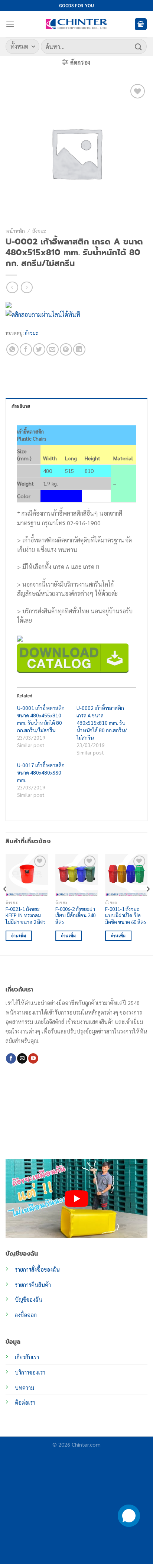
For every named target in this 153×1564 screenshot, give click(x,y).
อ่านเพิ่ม (18, 935)
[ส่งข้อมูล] (138, 46)
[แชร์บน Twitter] (39, 349)
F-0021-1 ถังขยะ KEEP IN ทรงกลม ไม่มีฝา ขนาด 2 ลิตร (26, 915)
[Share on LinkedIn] (79, 349)
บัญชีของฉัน (28, 1299)
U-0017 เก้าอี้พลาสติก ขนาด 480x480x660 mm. (41, 772)
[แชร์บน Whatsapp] (12, 349)
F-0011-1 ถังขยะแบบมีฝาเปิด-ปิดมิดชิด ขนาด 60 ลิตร (125, 915)
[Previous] (5, 904)
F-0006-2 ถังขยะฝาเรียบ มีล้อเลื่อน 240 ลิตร (75, 915)
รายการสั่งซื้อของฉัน (37, 1269)
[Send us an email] (22, 1058)
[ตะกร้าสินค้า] (141, 24)
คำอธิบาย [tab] (21, 406)
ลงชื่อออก (26, 1314)
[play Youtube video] (76, 1199)
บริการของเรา (30, 1372)
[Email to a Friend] (52, 349)
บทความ (24, 1387)
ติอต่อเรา (25, 1402)
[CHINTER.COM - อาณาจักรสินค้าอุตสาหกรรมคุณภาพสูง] (76, 24)
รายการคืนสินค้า (33, 1284)
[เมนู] (10, 24)
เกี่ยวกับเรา (27, 1357)
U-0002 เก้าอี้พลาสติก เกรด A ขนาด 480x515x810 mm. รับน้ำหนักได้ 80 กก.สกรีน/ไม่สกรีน (101, 722)
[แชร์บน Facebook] (26, 349)
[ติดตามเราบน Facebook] (11, 1058)
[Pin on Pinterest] (66, 349)
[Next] (148, 904)
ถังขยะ (39, 230)
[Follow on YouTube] (33, 1058)
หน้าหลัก (15, 230)
